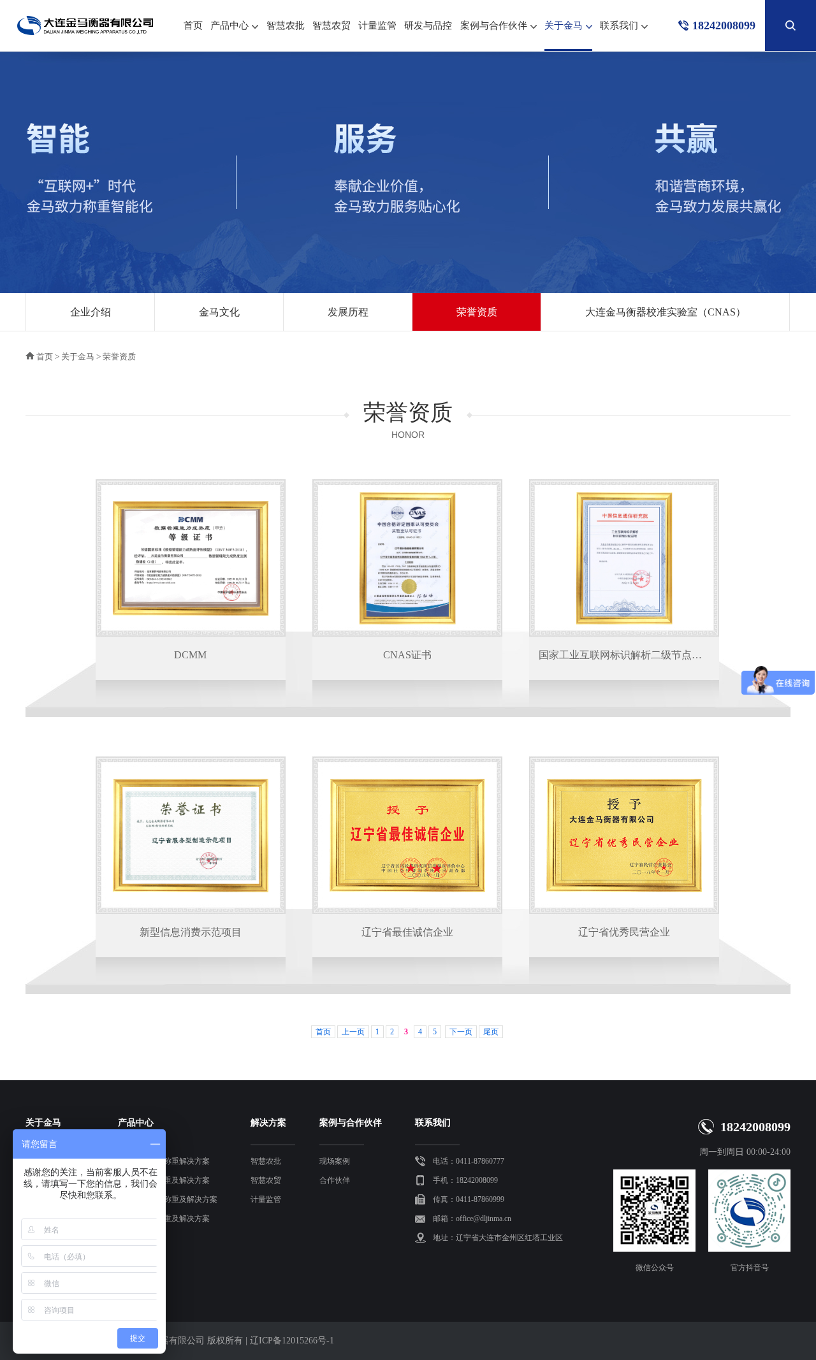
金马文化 (219, 312)
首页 (193, 25)
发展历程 (348, 312)
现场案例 (334, 1161)
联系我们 (619, 25)
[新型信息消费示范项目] (190, 835)
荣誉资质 (476, 312)
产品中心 (229, 25)
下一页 (460, 1031)
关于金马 (563, 25)
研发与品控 (428, 25)
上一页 (353, 1031)
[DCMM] (190, 558)
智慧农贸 (331, 25)
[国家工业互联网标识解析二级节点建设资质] (624, 558)
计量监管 (377, 25)
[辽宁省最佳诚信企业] (407, 835)
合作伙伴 (334, 1180)
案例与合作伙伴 (493, 25)
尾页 (491, 1031)
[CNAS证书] (407, 558)
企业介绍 (90, 312)
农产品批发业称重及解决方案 (167, 1199)
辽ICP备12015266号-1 (292, 1340)
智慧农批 (285, 25)
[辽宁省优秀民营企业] (624, 835)
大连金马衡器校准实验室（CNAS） (665, 312)
